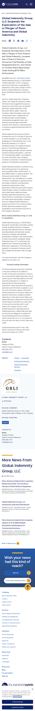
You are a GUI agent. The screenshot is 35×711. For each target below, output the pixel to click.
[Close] (32, 689)
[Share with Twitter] (14, 40)
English (5, 422)
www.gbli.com (15, 260)
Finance (17, 358)
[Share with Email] (22, 40)
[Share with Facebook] (18, 40)
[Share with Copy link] (26, 40)
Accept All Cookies (17, 707)
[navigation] (31, 4)
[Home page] (10, 4)
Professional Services (21, 361)
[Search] (27, 4)
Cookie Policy (17, 696)
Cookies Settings (17, 702)
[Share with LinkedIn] (9, 40)
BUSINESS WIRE (23, 78)
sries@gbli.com (7, 352)
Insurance (17, 370)
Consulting (25, 358)
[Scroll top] (27, 587)
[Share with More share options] (31, 40)
